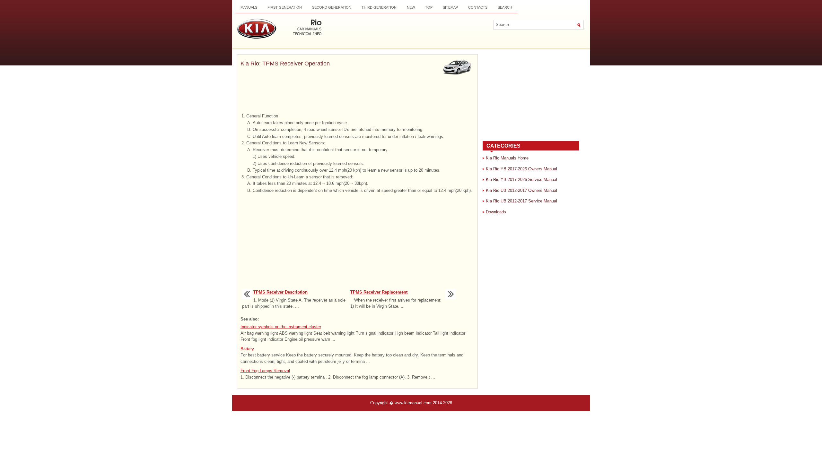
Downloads (496, 212)
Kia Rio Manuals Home (507, 158)
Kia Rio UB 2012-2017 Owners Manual (521, 190)
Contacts (477, 7)
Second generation (331, 7)
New (411, 7)
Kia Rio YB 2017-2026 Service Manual (521, 179)
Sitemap (450, 7)
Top (429, 7)
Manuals (248, 7)
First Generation (284, 7)
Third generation (379, 7)
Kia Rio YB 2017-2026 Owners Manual (521, 169)
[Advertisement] (357, 94)
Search (505, 7)
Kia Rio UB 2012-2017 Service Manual (521, 201)
